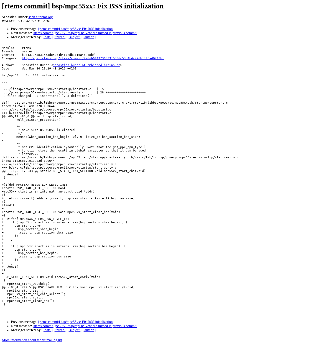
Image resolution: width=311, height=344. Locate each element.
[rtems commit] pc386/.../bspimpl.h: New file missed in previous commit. (85, 33)
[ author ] (89, 37)
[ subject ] (74, 37)
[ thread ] (60, 37)
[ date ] (48, 37)
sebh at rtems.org (40, 17)
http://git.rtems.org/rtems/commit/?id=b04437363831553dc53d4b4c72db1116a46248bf (93, 58)
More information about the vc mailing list (32, 340)
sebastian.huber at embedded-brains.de (86, 65)
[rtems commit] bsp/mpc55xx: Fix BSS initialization (75, 29)
